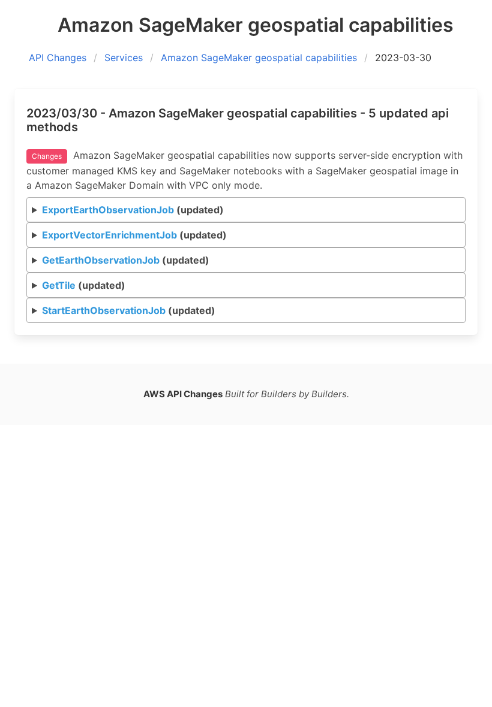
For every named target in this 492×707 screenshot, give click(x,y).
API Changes (57, 58)
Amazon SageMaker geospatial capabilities (259, 58)
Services (123, 58)
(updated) (133, 210)
